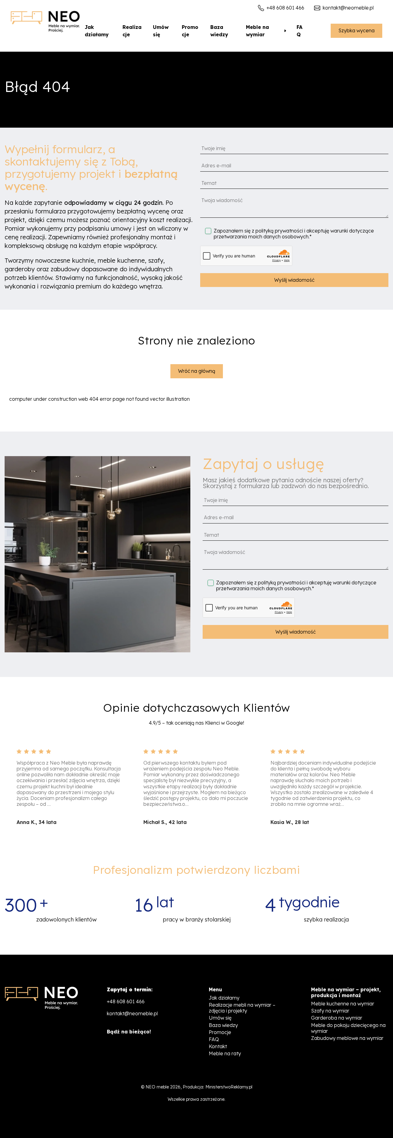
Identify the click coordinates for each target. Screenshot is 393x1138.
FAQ (299, 31)
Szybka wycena (356, 30)
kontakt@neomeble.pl (348, 8)
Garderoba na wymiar (336, 1018)
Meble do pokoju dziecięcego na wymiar (348, 1028)
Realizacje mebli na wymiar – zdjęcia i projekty (242, 1008)
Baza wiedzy (219, 31)
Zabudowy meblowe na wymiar (347, 1038)
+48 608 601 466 (285, 8)
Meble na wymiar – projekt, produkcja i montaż (346, 992)
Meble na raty (225, 1053)
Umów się (161, 31)
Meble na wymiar (257, 31)
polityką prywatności (279, 231)
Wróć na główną (196, 371)
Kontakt (218, 1046)
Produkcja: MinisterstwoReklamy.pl (217, 1087)
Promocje (190, 31)
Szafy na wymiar (330, 1011)
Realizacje (132, 31)
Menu (215, 990)
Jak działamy (97, 31)
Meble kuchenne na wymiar (342, 1004)
